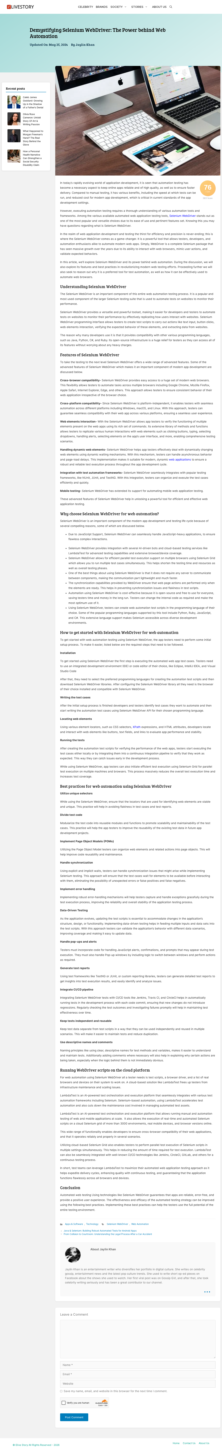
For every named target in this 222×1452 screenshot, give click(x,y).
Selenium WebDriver (182, 215)
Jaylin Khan (85, 44)
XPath (137, 727)
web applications (180, 459)
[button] (170, 7)
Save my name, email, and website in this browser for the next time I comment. (115, 1391)
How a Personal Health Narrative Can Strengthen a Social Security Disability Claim (32, 158)
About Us (159, 6)
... (207, 1289)
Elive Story (22, 1444)
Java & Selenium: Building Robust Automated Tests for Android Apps (100, 1230)
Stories (137, 6)
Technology (92, 1224)
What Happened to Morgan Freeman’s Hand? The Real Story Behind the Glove (33, 138)
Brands (102, 6)
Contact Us (189, 1443)
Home (176, 1443)
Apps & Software (74, 1224)
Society (117, 6)
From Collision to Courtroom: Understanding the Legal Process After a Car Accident (108, 1234)
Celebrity (85, 6)
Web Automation (140, 1224)
